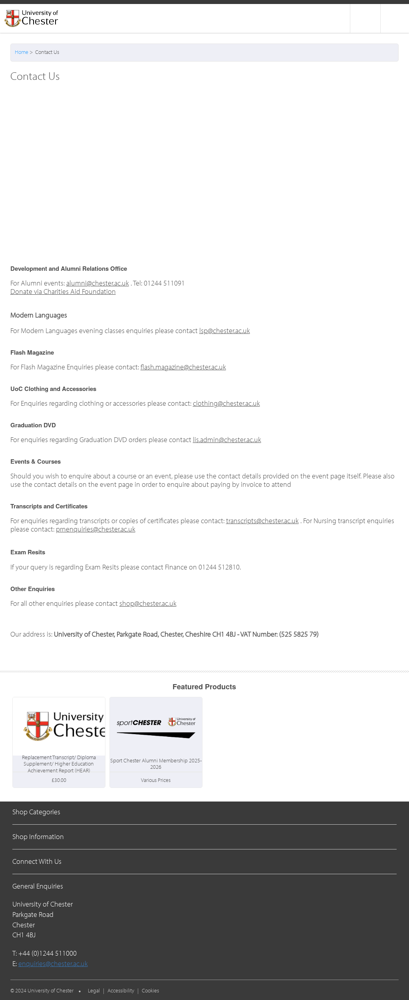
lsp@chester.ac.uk (224, 330)
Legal (94, 990)
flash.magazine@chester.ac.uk (183, 366)
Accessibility (120, 990)
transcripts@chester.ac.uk (262, 520)
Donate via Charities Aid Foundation (63, 291)
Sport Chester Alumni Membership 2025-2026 (156, 763)
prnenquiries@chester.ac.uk (95, 529)
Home (21, 52)
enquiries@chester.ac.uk (53, 963)
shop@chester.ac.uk (148, 603)
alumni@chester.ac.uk (97, 283)
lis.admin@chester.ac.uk (227, 439)
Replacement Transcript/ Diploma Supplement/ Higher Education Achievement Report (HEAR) (59, 764)
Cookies (150, 990)
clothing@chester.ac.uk (226, 403)
